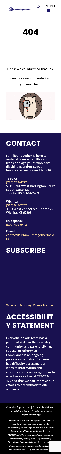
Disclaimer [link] (47, 407)
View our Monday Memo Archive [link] (30, 305)
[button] (50, 10)
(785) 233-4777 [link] (16, 182)
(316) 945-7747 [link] (16, 205)
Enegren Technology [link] (30, 414)
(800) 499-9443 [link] (16, 225)
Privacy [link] (36, 407)
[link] (19, 8)
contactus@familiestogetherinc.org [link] (30, 237)
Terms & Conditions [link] (19, 410)
